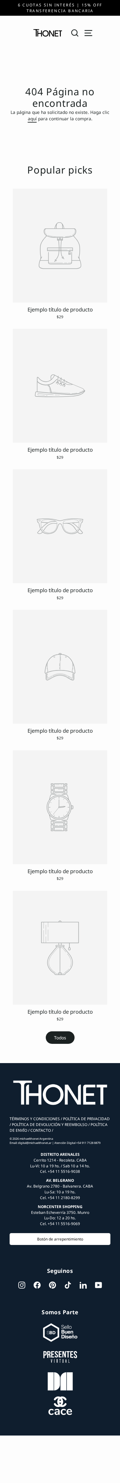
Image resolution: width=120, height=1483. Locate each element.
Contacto (40, 1130)
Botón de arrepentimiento (60, 1238)
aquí (32, 118)
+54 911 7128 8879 (88, 1143)
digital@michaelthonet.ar (35, 1143)
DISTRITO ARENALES (60, 1154)
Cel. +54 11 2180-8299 (60, 1197)
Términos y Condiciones (35, 1118)
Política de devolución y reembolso (49, 1124)
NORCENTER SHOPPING (60, 1206)
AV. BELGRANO (60, 1180)
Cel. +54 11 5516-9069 (60, 1223)
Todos (60, 1038)
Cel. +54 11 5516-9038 (60, 1171)
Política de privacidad (86, 1118)
